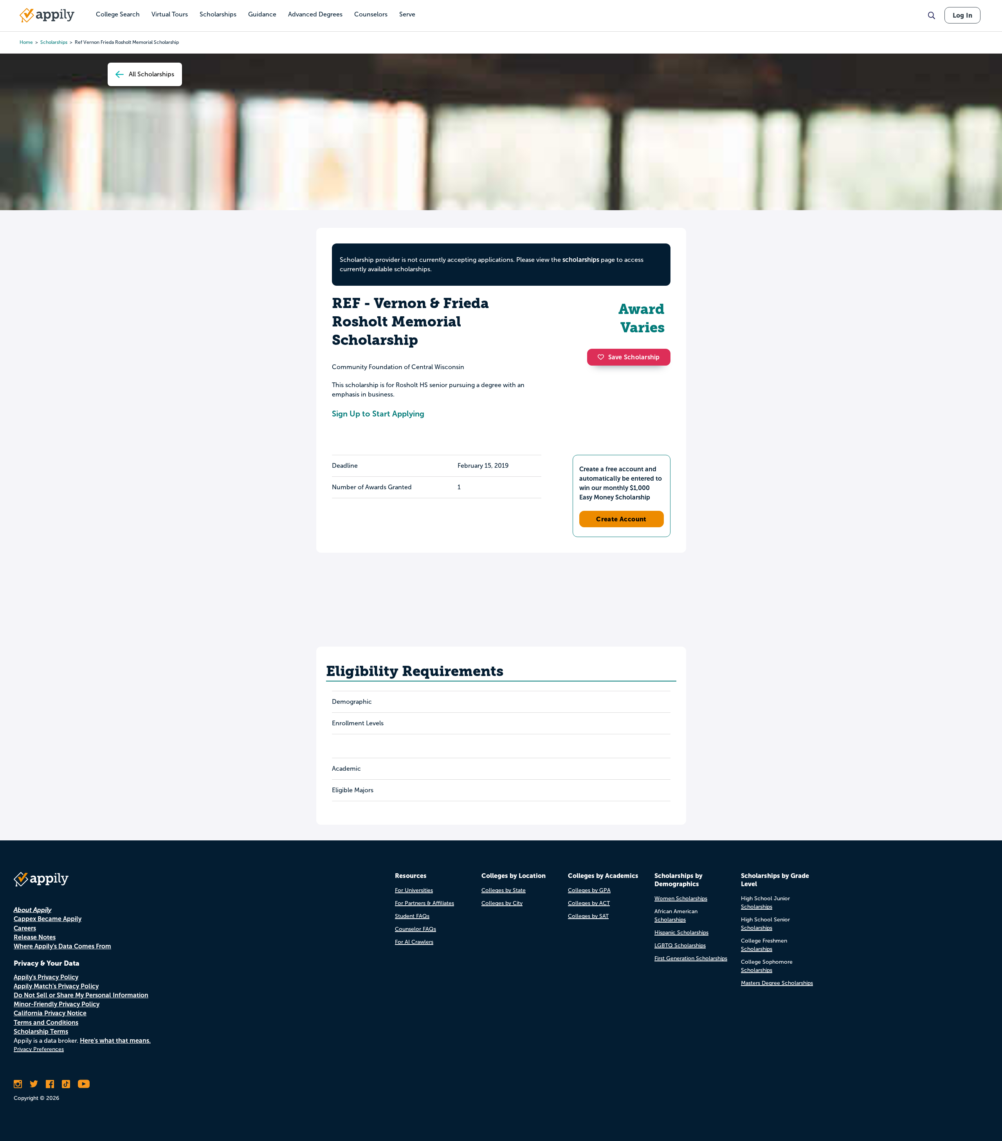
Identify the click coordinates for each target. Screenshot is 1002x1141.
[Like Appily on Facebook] (50, 1084)
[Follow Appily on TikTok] (66, 1084)
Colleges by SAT (588, 916)
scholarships (53, 42)
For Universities (414, 890)
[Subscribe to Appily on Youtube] (84, 1084)
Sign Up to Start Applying (378, 413)
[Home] (47, 15)
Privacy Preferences (39, 1049)
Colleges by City (502, 903)
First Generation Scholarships (690, 958)
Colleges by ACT (589, 903)
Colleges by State (503, 890)
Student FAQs (412, 916)
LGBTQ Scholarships (680, 945)
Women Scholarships (680, 898)
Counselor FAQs (415, 929)
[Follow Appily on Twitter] (34, 1084)
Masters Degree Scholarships (777, 983)
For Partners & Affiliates (424, 903)
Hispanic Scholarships (681, 933)
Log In (962, 15)
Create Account (621, 519)
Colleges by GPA (589, 890)
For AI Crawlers (414, 942)
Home (26, 42)
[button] (603, 357)
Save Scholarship (634, 357)
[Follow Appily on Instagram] (18, 1084)
